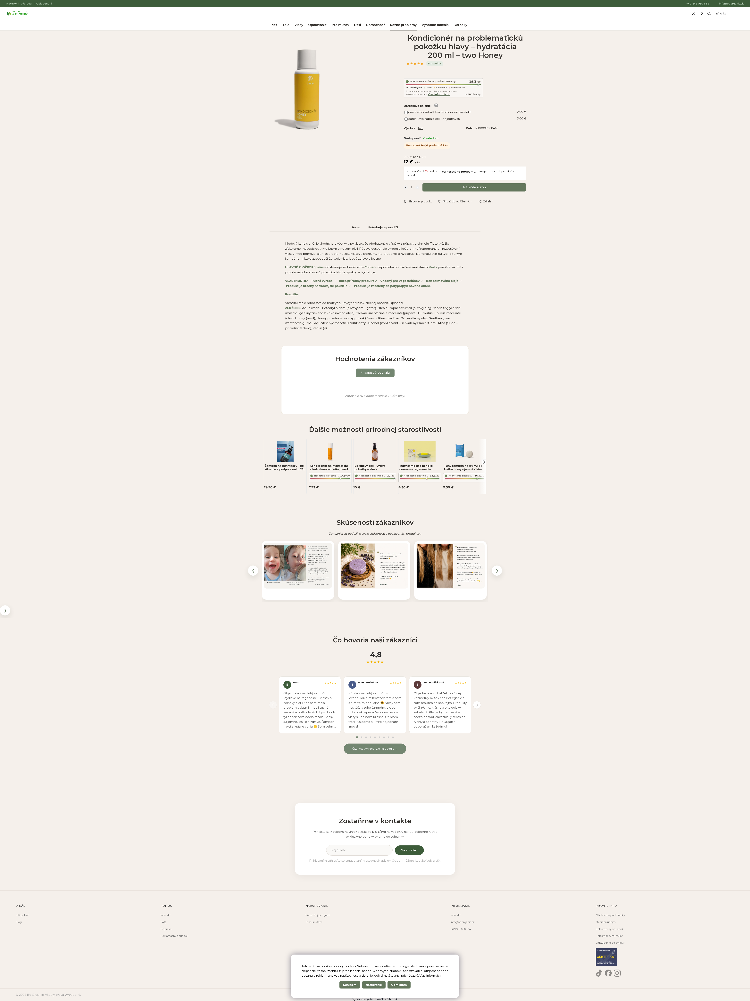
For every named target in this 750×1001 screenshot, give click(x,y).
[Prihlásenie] (694, 12)
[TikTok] (599, 973)
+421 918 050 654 (698, 3)
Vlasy (299, 25)
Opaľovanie (317, 25)
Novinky (11, 3)
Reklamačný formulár (609, 935)
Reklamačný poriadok (174, 935)
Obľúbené (42, 3)
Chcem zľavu (409, 850)
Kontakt (166, 915)
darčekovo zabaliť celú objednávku (434, 119)
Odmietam (399, 984)
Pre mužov (340, 25)
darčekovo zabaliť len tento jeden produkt (439, 112)
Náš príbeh (22, 915)
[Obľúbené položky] (701, 13)
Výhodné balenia (435, 25)
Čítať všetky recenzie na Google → (375, 748)
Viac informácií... (439, 94)
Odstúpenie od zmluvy (610, 942)
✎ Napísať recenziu (375, 372)
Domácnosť (375, 25)
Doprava (166, 929)
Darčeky (460, 25)
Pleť (274, 25)
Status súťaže (314, 922)
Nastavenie (374, 984)
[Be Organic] (18, 13)
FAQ (163, 922)
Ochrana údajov (606, 922)
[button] (298, 566)
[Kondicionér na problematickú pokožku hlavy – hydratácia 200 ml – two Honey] (306, 90)
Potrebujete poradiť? (383, 227)
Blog (19, 922)
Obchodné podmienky (610, 915)
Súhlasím (349, 984)
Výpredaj (26, 3)
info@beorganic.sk (731, 3)
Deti (357, 25)
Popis (356, 227)
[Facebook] (608, 973)
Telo (285, 25)
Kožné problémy (403, 25)
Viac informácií (430, 975)
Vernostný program (318, 915)
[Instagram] (617, 973)
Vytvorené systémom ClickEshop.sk (375, 999)
